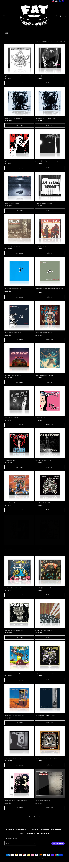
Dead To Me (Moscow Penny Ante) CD (14, 630)
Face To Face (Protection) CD (42, 800)
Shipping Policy (56, 829)
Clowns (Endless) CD (9, 503)
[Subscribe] (34, 843)
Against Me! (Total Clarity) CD (12, 203)
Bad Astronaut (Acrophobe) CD (12, 288)
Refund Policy (45, 829)
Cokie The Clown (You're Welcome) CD (14, 547)
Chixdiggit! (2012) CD (9, 460)
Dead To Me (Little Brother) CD (43, 588)
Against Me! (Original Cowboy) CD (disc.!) (45, 118)
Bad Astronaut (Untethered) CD (12, 332)
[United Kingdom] (53, 1)
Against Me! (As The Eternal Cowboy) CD (45, 76)
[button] (4, 16)
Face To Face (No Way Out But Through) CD (15, 800)
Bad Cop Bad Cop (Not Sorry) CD (43, 332)
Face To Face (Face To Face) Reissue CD (14, 758)
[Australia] (63, 1)
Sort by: (38, 41)
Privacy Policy (34, 829)
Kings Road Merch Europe (46, 858)
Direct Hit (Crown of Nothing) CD (13, 673)
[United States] (56, 1)
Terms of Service (21, 829)
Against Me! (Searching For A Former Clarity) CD (47, 161)
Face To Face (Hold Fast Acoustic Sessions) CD (47, 758)
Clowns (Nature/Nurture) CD (42, 503)
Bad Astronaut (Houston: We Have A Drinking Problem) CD (49, 289)
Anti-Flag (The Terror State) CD (12, 246)
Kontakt (22, 833)
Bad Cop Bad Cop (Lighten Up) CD (44, 375)
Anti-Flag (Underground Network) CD (44, 246)
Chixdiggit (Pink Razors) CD (42, 417)
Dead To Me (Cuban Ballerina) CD (13, 588)
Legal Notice (10, 829)
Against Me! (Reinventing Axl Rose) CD (14, 161)
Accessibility (30, 833)
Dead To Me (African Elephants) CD (44, 547)
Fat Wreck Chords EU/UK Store (28, 858)
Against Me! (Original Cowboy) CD (13, 118)
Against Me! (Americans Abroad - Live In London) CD (18, 76)
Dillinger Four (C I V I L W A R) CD (43, 630)
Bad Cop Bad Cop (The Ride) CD (12, 375)
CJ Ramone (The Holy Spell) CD (43, 460)
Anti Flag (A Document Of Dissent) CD (44, 203)
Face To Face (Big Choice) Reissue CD (14, 715)
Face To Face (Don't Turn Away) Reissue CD (46, 715)
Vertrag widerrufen (43, 833)
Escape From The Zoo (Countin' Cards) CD (46, 673)
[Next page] (44, 816)
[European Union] (59, 1)
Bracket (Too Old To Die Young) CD (13, 417)
